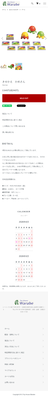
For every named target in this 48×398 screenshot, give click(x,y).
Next (45, 38)
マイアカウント (10, 370)
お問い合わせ (9, 382)
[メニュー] (44, 3)
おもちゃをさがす (13, 9)
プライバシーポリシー (13, 358)
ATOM (11, 364)
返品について (7, 113)
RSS (6, 364)
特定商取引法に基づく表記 (12, 120)
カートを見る (9, 376)
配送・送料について (12, 334)
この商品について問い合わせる (13, 126)
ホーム (4, 9)
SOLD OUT (24, 98)
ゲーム (23, 9)
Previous (2, 38)
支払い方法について (12, 346)
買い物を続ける (8, 132)
